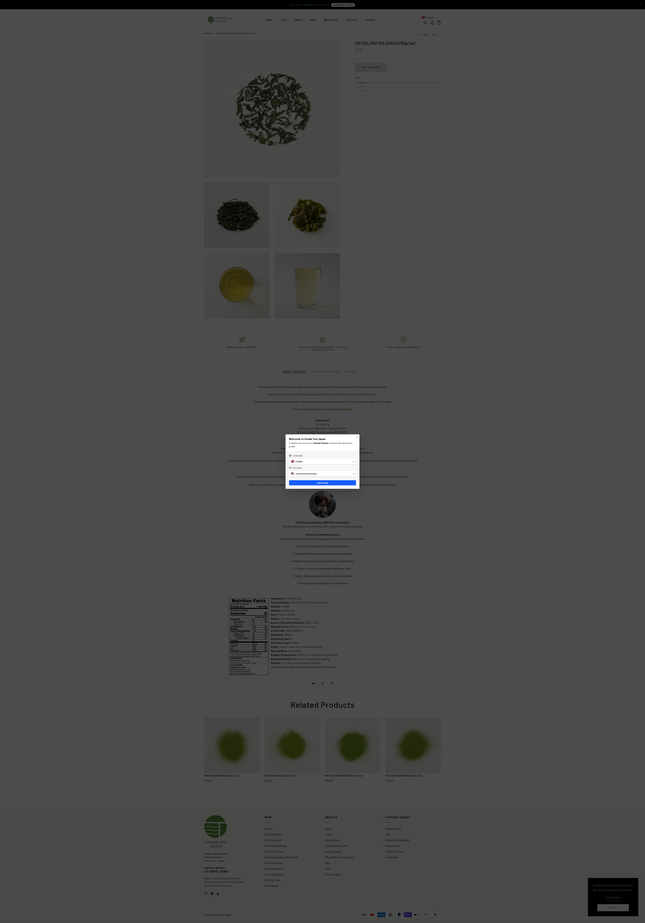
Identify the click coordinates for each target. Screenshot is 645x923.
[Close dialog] (357, 437)
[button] (322, 461)
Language (297, 455)
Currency (297, 467)
